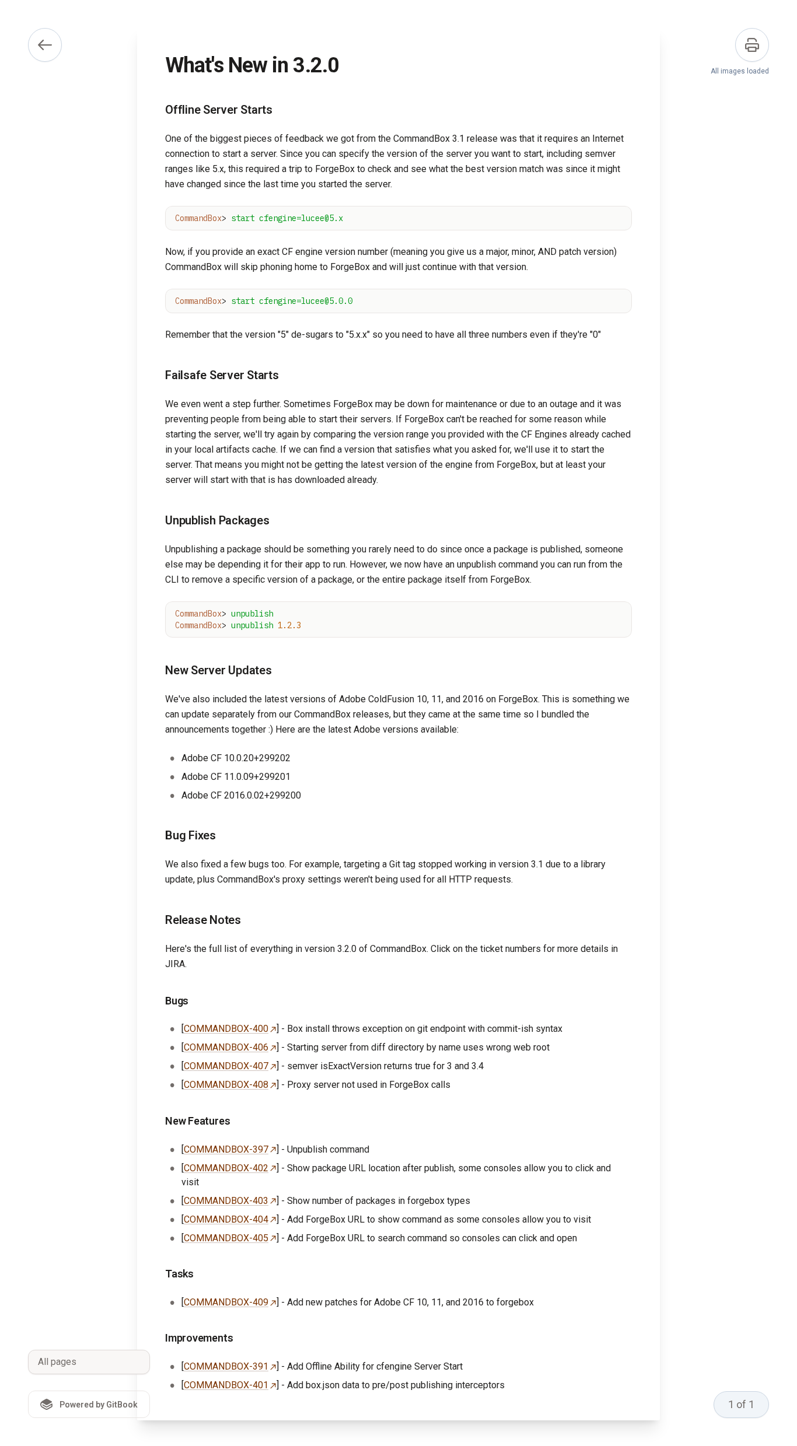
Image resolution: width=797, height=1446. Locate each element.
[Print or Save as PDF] (752, 45)
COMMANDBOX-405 (226, 1238)
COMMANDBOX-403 (226, 1200)
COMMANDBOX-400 (226, 1028)
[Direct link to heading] (155, 110)
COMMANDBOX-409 (226, 1302)
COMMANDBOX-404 (226, 1219)
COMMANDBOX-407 (226, 1066)
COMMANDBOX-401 (226, 1385)
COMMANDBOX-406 (226, 1047)
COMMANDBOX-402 (226, 1168)
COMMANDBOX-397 (226, 1149)
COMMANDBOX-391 (226, 1366)
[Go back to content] (45, 45)
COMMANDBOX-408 (226, 1084)
